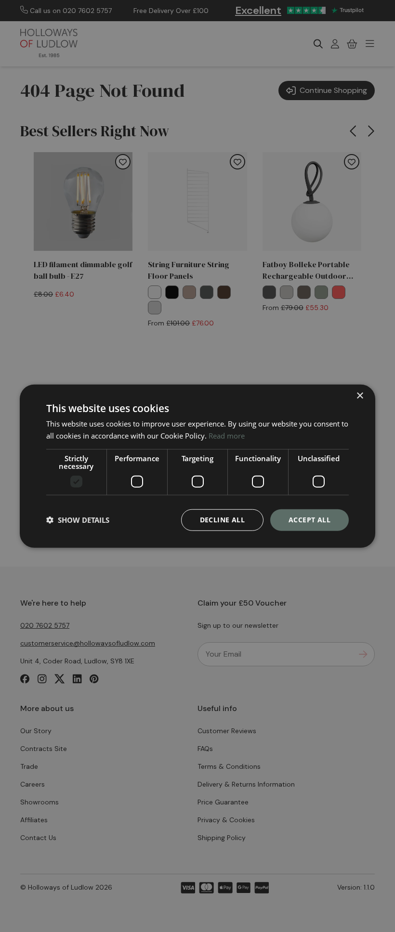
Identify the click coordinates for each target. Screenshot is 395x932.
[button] (77, 520)
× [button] (359, 396)
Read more (227, 435)
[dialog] (197, 466)
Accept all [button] (309, 519)
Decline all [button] (222, 519)
